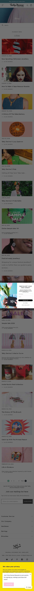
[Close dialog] (33, 283)
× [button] (30, 574)
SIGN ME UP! (25, 300)
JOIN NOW (9, 584)
